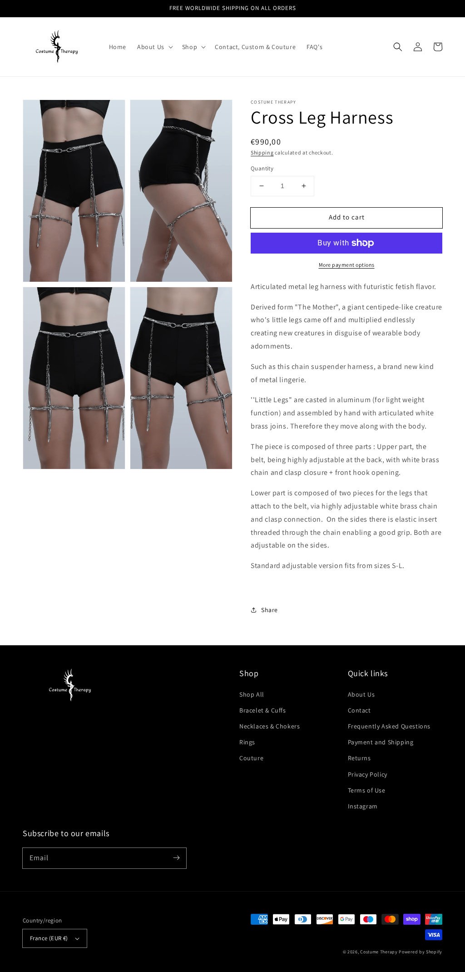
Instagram (363, 806)
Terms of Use (367, 790)
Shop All (251, 694)
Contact (359, 710)
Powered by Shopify (420, 952)
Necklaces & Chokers (269, 726)
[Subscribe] (176, 858)
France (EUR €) (49, 938)
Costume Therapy (379, 952)
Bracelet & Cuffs (262, 710)
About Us (361, 694)
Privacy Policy (367, 774)
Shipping (262, 152)
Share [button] (269, 610)
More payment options (347, 264)
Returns (359, 758)
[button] (398, 47)
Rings (247, 742)
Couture (251, 758)
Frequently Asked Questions (389, 726)
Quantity (262, 168)
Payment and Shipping (381, 742)
